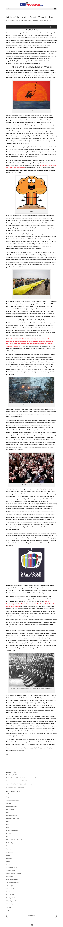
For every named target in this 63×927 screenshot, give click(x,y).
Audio (8, 794)
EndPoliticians (11, 20)
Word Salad (9, 904)
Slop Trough (10, 876)
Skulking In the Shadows (13, 873)
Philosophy (9, 843)
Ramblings (9, 858)
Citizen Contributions (12, 800)
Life (7, 827)
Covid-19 (9, 803)
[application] (31, 27)
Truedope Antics (11, 892)
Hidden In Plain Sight (12, 818)
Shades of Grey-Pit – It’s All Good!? (16, 781)
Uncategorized (10, 898)
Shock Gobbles (10, 870)
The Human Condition (12, 882)
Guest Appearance (11, 815)
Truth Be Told (10, 895)
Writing (46, 20)
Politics (8, 849)
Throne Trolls (10, 888)
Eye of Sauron (10, 809)
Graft (7, 812)
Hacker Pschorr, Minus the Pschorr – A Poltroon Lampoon (23, 778)
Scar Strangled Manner (13, 775)
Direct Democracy (11, 806)
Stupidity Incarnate (38, 20)
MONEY (8, 833)
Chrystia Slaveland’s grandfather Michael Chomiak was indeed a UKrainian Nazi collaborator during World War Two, (30, 604)
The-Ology (9, 885)
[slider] (54, 26)
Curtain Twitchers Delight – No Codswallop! (19, 784)
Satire (8, 861)
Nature (8, 836)
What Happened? (11, 901)
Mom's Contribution (12, 830)
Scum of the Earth (11, 867)
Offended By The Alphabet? (14, 840)
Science (8, 864)
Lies (7, 824)
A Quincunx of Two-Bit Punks (15, 787)
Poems (8, 846)
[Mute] (50, 27)
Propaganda (29, 20)
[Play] (8, 27)
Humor (8, 821)
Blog (25, 20)
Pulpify (8, 855)
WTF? (49, 20)
